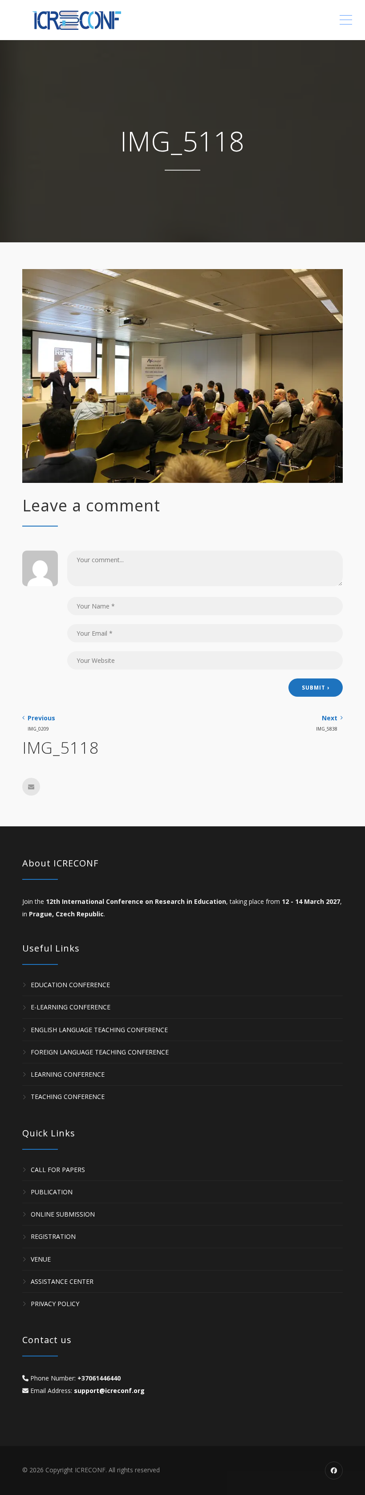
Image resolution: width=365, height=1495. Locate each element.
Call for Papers (58, 1169)
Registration (53, 1237)
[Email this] (31, 787)
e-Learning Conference (70, 1007)
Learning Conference (68, 1074)
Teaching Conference (68, 1097)
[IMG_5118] (182, 375)
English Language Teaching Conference (99, 1029)
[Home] (85, 20)
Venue (41, 1259)
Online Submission (63, 1214)
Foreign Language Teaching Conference (100, 1052)
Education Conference (70, 984)
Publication (52, 1192)
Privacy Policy (55, 1303)
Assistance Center (62, 1281)
